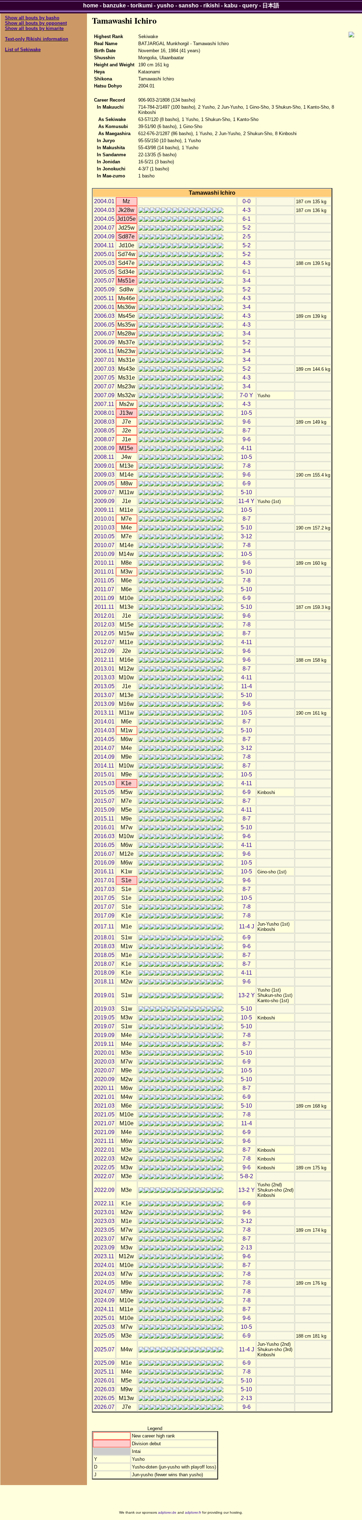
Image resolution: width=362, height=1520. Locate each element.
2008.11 (104, 457)
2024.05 (104, 1283)
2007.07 (104, 386)
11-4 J (246, 926)
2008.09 (104, 448)
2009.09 (104, 501)
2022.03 (104, 1159)
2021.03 (104, 1106)
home (90, 5)
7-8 (247, 466)
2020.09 (104, 1079)
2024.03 (104, 1274)
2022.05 (104, 1167)
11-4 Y (246, 501)
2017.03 (104, 889)
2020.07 (104, 1070)
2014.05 (104, 739)
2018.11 (104, 982)
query (250, 5)
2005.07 (104, 281)
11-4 (246, 686)
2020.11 (104, 1088)
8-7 (247, 431)
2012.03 (104, 625)
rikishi (211, 5)
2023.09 (104, 1247)
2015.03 (104, 783)
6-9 (247, 483)
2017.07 (104, 907)
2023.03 (104, 1221)
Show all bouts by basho (32, 17)
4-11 (246, 448)
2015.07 (104, 801)
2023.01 (104, 1212)
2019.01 (104, 995)
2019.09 (104, 1035)
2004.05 (104, 219)
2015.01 (104, 774)
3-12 (246, 536)
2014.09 (104, 757)
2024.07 (104, 1292)
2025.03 (104, 1327)
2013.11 (104, 713)
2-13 (246, 1247)
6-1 (247, 219)
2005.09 (104, 289)
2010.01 (104, 519)
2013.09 (104, 704)
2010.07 (104, 545)
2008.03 (104, 422)
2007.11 (104, 404)
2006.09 (104, 342)
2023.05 (104, 1230)
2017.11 (104, 926)
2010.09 (104, 554)
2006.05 (104, 325)
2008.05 (104, 431)
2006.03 (104, 316)
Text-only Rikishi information (36, 39)
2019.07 (104, 1026)
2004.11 (104, 245)
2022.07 (104, 1176)
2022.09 (104, 1190)
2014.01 (104, 722)
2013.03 (104, 677)
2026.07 (104, 1407)
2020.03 (104, 1062)
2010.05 (104, 536)
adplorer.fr (193, 1512)
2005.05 (104, 272)
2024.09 (104, 1300)
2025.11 (104, 1372)
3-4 (247, 281)
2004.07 (104, 228)
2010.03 (104, 528)
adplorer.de (167, 1512)
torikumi (141, 5)
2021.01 (104, 1097)
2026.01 (104, 1380)
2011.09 (104, 598)
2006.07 (104, 334)
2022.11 (104, 1203)
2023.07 (104, 1239)
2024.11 (104, 1309)
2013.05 (104, 686)
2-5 (247, 237)
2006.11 (104, 351)
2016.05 (104, 845)
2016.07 (104, 854)
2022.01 (104, 1150)
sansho (189, 5)
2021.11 (104, 1141)
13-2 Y (246, 995)
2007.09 (104, 395)
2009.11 (104, 510)
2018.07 (104, 964)
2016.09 (104, 863)
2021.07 (104, 1123)
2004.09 (104, 237)
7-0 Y (246, 395)
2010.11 (104, 563)
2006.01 (104, 307)
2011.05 (104, 580)
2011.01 (104, 572)
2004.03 (104, 210)
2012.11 (104, 660)
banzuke (114, 5)
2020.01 (104, 1053)
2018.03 (104, 946)
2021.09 (104, 1132)
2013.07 (104, 695)
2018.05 (104, 955)
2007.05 (104, 378)
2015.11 (104, 819)
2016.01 (104, 827)
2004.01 (104, 201)
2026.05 (104, 1398)
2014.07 (104, 748)
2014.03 (104, 730)
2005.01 (104, 254)
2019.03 (104, 1009)
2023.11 (104, 1256)
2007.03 (104, 369)
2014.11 (104, 766)
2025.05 (104, 1336)
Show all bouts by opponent (36, 23)
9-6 (247, 422)
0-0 (247, 201)
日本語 (270, 5)
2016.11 (104, 871)
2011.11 (104, 607)
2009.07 (104, 492)
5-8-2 (246, 1176)
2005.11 (104, 298)
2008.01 (104, 413)
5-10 (246, 492)
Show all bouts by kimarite (34, 28)
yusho (165, 5)
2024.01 (104, 1265)
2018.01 (104, 937)
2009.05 (104, 483)
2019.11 (104, 1044)
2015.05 (104, 792)
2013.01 (104, 669)
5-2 (247, 228)
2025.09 (104, 1363)
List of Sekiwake (23, 49)
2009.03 (104, 475)
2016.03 (104, 836)
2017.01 (104, 880)
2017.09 (104, 916)
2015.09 (104, 810)
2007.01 (104, 360)
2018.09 (104, 973)
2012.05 (104, 633)
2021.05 (104, 1115)
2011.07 (104, 589)
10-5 (246, 413)
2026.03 (104, 1389)
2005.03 (104, 263)
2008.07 (104, 439)
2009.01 (104, 466)
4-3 (247, 210)
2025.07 (104, 1349)
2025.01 (104, 1318)
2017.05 (104, 898)
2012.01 (104, 616)
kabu (231, 5)
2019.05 (104, 1018)
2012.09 (104, 651)
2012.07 (104, 642)
